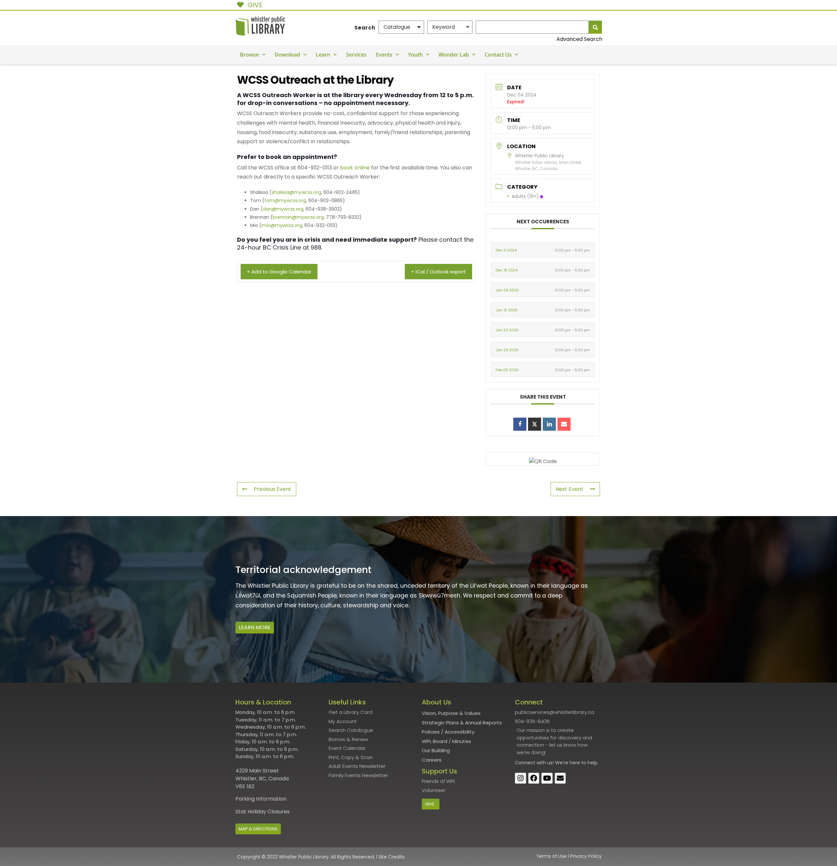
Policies (431, 731)
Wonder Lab (453, 54)
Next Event (569, 489)
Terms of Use (552, 856)
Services (356, 54)
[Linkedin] (549, 424)
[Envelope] (560, 778)
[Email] (564, 424)
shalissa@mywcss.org (296, 192)
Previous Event (272, 489)
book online (355, 167)
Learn (323, 54)
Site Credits (392, 857)
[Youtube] (547, 778)
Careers (431, 759)
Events (384, 54)
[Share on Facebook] (519, 424)
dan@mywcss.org (283, 209)
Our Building (436, 750)
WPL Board (434, 741)
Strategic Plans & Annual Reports (462, 722)
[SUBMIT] (595, 27)
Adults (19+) (525, 196)
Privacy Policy (586, 856)
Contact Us (498, 54)
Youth (415, 54)
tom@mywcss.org (285, 200)
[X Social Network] (534, 424)
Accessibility (459, 731)
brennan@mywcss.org (298, 217)
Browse (249, 54)
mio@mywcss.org (282, 225)
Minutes (461, 741)
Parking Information (260, 799)
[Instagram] (520, 778)
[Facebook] (533, 778)
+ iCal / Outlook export (438, 271)
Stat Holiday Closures (262, 811)
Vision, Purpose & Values (451, 713)
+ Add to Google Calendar (279, 271)
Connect (525, 762)
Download (287, 54)
